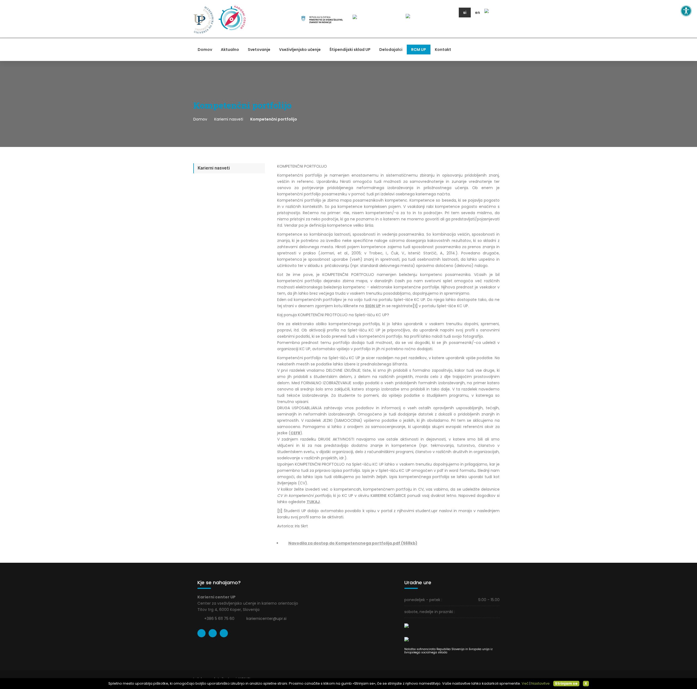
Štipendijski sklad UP (350, 49)
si (464, 12)
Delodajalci (390, 49)
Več (525, 683)
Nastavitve (540, 683)
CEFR (295, 433)
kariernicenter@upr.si (266, 618)
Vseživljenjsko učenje (300, 49)
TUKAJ (313, 502)
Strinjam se (566, 683)
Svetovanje (259, 49)
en (477, 12)
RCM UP (418, 49)
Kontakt (443, 49)
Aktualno (230, 49)
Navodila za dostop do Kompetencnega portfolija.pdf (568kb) (352, 543)
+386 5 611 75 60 (219, 618)
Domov (205, 49)
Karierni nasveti (228, 119)
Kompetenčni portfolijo (273, 119)
